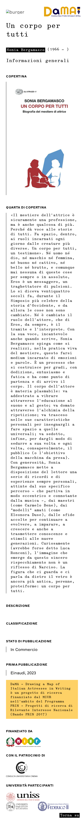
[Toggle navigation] (15, 11)
